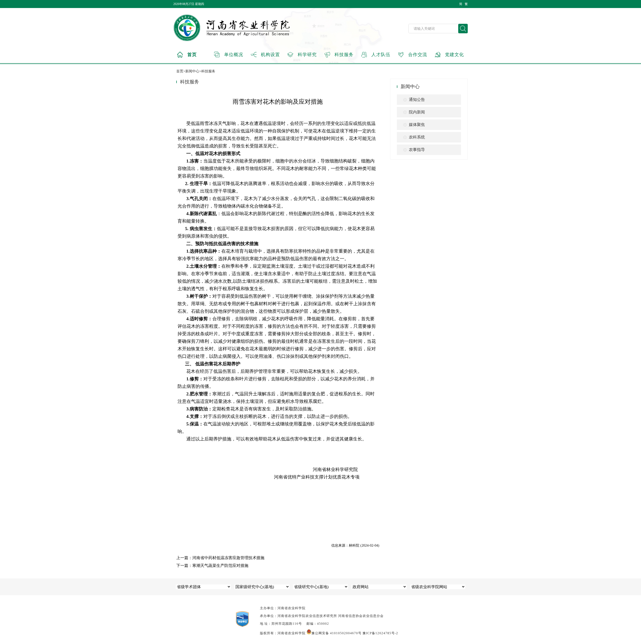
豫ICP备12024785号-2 (380, 633)
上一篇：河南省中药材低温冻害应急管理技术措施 (220, 558)
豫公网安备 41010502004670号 (336, 633)
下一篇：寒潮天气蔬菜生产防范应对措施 (212, 565)
